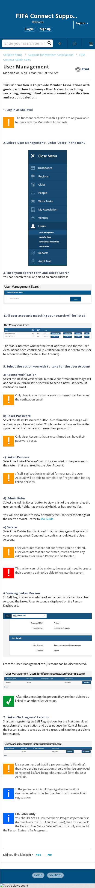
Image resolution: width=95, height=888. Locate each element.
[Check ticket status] (74, 43)
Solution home (13, 55)
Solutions (55, 875)
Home (38, 875)
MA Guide (47, 519)
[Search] (50, 43)
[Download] (39, 454)
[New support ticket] (60, 43)
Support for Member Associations (50, 55)
